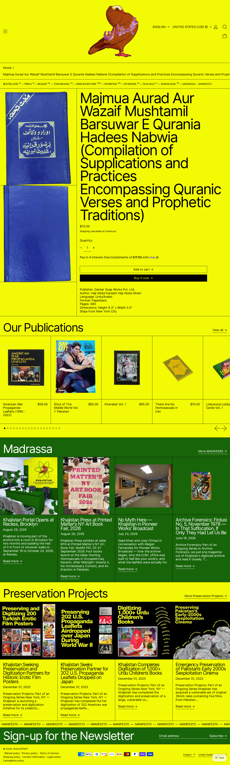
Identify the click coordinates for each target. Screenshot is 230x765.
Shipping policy (11, 756)
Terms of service (49, 753)
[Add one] (93, 247)
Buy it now (141, 278)
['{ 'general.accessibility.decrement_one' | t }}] (81, 247)
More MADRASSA (210, 451)
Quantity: (86, 240)
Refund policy (12, 753)
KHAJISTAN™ (20, 748)
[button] (224, 27)
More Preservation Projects (204, 596)
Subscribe (216, 736)
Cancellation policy (13, 760)
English (160, 27)
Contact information (34, 756)
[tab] (4, 428)
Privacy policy (30, 753)
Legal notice (54, 756)
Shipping (85, 231)
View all (217, 330)
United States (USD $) (191, 27)
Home (7, 68)
